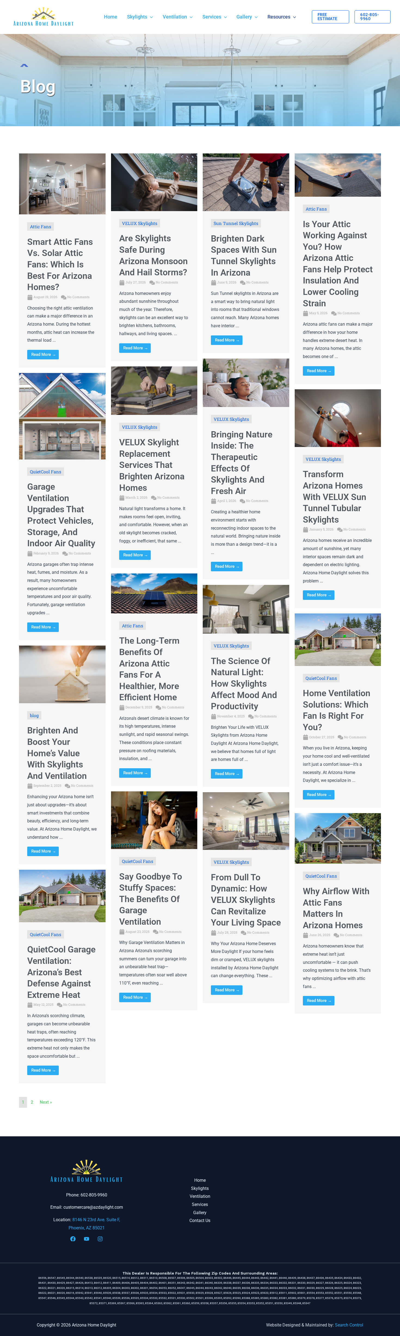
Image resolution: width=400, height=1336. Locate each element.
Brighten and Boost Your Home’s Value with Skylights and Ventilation (57, 753)
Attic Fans (40, 226)
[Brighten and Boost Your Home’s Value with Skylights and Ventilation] (62, 674)
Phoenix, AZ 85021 (87, 1227)
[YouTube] (86, 1239)
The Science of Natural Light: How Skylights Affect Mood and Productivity (244, 683)
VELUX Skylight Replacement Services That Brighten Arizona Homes (151, 465)
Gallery (200, 1212)
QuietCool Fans (45, 471)
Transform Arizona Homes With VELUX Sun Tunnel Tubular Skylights (334, 496)
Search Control (349, 1325)
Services (200, 1204)
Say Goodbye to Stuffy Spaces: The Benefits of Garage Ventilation (150, 899)
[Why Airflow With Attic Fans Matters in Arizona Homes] (338, 838)
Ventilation (200, 1196)
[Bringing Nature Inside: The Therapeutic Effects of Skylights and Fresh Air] (246, 382)
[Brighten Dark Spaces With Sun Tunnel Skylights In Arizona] (246, 181)
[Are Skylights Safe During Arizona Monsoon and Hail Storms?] (154, 181)
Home (200, 1180)
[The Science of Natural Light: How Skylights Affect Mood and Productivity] (246, 609)
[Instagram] (100, 1239)
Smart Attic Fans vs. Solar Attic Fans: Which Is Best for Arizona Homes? (60, 264)
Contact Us (199, 1220)
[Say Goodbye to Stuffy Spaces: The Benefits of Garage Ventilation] (154, 819)
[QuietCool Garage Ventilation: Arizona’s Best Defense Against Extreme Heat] (62, 895)
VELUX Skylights (139, 223)
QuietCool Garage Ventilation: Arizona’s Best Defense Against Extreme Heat (61, 972)
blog (34, 715)
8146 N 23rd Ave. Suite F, (96, 1219)
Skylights (200, 1188)
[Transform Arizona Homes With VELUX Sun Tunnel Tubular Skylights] (338, 417)
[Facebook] (73, 1239)
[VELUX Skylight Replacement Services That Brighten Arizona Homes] (154, 390)
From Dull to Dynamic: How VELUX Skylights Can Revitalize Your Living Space (246, 900)
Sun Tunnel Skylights (236, 223)
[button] (150, 16)
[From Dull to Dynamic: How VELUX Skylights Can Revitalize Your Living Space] (246, 820)
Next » (46, 1102)
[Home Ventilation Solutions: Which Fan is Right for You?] (338, 639)
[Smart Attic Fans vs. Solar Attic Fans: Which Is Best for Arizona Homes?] (62, 183)
